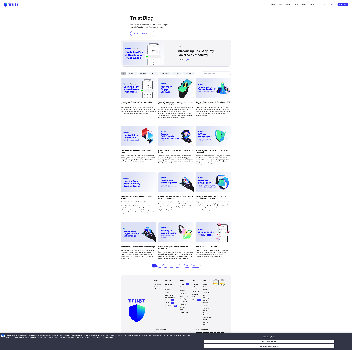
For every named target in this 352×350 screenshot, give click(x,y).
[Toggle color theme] (318, 4)
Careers (206, 287)
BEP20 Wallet (184, 312)
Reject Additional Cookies (269, 341)
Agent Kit (196, 300)
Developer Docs (195, 285)
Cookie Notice (205, 323)
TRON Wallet (184, 299)
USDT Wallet (184, 296)
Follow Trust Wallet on (141, 33)
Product (143, 73)
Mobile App (157, 284)
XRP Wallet (183, 302)
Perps (169, 303)
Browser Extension (157, 288)
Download (342, 4)
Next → (195, 266)
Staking (167, 289)
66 (187, 266)
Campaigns (165, 73)
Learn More (181, 59)
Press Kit (206, 289)
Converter (183, 287)
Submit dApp (196, 291)
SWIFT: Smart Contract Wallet (170, 296)
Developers (189, 73)
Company (177, 73)
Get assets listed (195, 295)
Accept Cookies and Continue (269, 346)
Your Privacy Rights (269, 337)
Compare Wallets (206, 301)
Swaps (167, 287)
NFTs (167, 292)
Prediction (170, 305)
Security (153, 73)
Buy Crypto (168, 284)
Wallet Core (195, 289)
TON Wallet (183, 304)
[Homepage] (11, 5)
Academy (132, 73)
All (123, 73)
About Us (206, 284)
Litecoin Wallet (182, 308)
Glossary (206, 298)
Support (206, 305)
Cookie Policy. (109, 337)
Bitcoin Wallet (184, 293)
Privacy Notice (205, 314)
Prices (184, 284)
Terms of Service (206, 309)
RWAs (169, 300)
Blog (204, 295)
